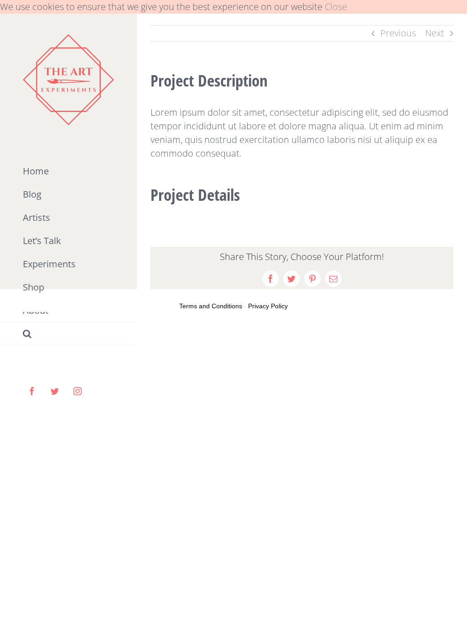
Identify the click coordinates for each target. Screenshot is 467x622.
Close (336, 6)
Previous (398, 33)
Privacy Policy (268, 306)
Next (434, 33)
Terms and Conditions (210, 306)
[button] (68, 334)
